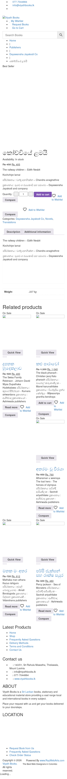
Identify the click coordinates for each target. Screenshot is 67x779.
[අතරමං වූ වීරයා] (50, 437)
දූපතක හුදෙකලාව (12, 365)
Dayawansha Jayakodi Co (23, 54)
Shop (12, 636)
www (42, 760)
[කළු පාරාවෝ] (50, 332)
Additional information (37, 231)
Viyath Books (10, 763)
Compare (10, 200)
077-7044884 (19, 1)
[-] (16, 194)
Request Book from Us (21, 748)
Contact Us (15, 649)
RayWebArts (52, 760)
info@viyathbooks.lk (23, 5)
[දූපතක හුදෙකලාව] (17, 332)
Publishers (15, 47)
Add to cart (42, 194)
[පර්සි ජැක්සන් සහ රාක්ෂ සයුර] (50, 539)
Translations (9, 222)
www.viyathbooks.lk (24, 678)
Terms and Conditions (21, 646)
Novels (49, 218)
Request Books (20, 24)
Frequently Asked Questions (24, 639)
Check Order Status (20, 755)
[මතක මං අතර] (17, 539)
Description (13, 231)
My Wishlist (16, 21)
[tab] (13, 232)
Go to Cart (18, 27)
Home (12, 40)
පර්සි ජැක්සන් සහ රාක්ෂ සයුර (49, 573)
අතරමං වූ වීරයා (50, 469)
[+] (31, 194)
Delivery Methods (18, 643)
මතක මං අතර (15, 571)
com (62, 760)
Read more (11, 407)
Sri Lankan (28, 691)
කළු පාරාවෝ (47, 363)
